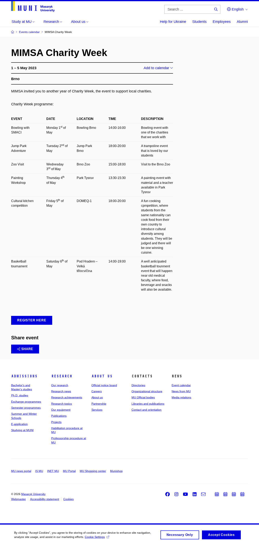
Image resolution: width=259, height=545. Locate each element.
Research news (61, 391)
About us (102, 376)
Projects (56, 422)
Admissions (24, 376)
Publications (59, 415)
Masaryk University (33, 494)
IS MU (39, 471)
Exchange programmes (26, 401)
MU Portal (69, 471)
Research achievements (66, 397)
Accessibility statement (44, 499)
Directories (138, 385)
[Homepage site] (33, 6)
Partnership (98, 403)
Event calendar (181, 385)
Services (96, 409)
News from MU (181, 391)
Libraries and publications (148, 403)
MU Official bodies (143, 397)
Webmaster (18, 499)
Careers (96, 391)
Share (27, 349)
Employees (222, 22)
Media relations (181, 397)
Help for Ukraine (173, 22)
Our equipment (60, 409)
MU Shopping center (93, 471)
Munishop (116, 471)
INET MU (53, 471)
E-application (19, 424)
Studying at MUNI (22, 430)
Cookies (68, 499)
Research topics (61, 403)
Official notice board (104, 385)
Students (199, 22)
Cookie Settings (95, 537)
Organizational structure (147, 391)
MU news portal (21, 471)
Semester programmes (26, 407)
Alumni (242, 22)
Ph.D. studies (19, 395)
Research (61, 376)
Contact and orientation (146, 409)
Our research (59, 385)
